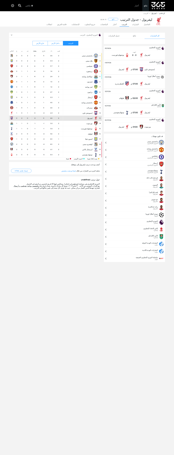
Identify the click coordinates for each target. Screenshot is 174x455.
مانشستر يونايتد (33, 186)
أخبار (137, 5)
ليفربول (154, 13)
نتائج (145, 5)
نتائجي (28, 5)
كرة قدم (162, 13)
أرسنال (16, 186)
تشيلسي (23, 186)
